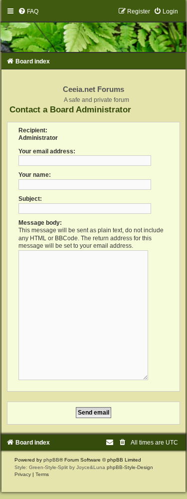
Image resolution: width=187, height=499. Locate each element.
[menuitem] (28, 11)
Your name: (34, 174)
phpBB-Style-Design (130, 467)
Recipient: (32, 130)
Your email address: (46, 151)
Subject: (30, 198)
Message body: (40, 222)
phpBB (51, 460)
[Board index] (93, 29)
